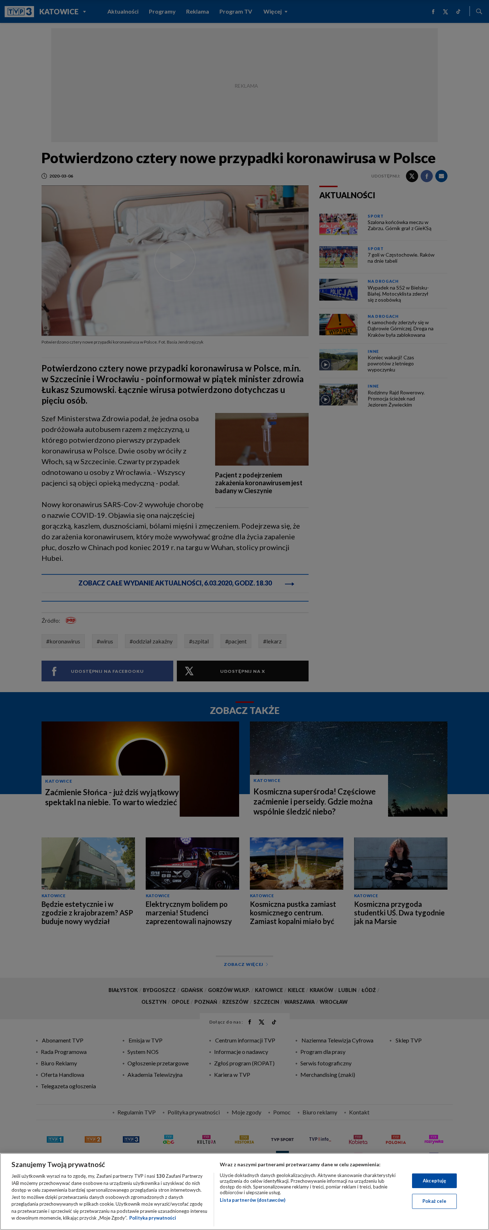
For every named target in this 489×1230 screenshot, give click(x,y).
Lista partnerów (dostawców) (252, 1200)
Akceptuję (434, 1180)
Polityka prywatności (152, 1218)
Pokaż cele (434, 1201)
